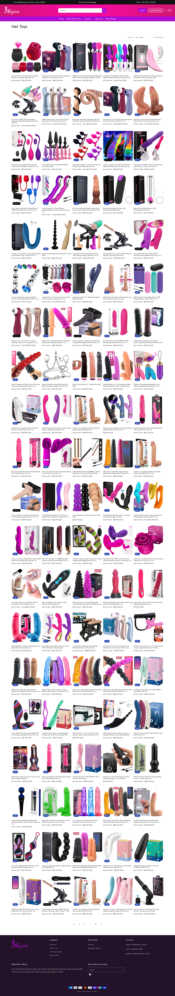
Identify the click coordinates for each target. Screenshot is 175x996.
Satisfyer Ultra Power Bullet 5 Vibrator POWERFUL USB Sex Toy (146, 866)
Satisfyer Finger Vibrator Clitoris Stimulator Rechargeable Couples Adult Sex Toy (148, 516)
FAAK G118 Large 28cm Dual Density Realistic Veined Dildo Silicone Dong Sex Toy (148, 341)
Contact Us (54, 948)
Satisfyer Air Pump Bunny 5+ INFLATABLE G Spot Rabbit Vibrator (148, 690)
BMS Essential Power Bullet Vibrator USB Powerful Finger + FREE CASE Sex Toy (147, 298)
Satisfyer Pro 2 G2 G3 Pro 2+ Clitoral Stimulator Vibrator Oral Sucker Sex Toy (25, 341)
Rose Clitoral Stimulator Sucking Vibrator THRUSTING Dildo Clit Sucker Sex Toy (25, 209)
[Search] (104, 10)
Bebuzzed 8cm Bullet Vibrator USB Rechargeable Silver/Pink (145, 209)
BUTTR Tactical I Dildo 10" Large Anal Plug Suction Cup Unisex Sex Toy (147, 777)
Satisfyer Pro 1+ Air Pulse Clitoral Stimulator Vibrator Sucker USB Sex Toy (117, 866)
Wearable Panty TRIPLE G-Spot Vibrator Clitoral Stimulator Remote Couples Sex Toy (117, 559)
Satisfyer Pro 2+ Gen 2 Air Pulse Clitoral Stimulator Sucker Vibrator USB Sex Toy (116, 647)
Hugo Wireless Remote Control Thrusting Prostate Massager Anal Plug (116, 516)
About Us (53, 944)
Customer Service (56, 952)
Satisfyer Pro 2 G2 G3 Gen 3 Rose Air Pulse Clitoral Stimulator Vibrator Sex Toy (56, 298)
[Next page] (101, 924)
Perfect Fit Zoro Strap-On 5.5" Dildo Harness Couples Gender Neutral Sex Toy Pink (148, 647)
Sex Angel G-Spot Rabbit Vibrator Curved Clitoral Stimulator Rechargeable (55, 647)
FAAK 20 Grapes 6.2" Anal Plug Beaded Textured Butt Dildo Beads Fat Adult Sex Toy (87, 603)
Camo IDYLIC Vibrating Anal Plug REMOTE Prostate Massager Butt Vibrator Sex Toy (25, 734)
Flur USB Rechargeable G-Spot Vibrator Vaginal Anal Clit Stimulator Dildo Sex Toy (55, 516)
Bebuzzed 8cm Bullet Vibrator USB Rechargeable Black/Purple (114, 209)
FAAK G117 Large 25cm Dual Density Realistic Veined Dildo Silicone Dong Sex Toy (26, 690)
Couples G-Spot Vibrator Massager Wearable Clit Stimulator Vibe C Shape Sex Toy (26, 254)
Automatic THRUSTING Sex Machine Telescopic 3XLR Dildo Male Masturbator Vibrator (25, 121)
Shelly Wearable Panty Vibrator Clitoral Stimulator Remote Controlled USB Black (116, 734)
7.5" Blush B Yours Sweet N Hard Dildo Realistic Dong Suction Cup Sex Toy (85, 821)
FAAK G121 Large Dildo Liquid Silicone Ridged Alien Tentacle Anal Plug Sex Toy (116, 472)
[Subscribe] (122, 970)
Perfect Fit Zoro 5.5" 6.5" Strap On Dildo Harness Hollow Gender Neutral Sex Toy (86, 734)
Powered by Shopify (92, 991)
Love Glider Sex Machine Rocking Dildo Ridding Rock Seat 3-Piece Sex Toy (85, 647)
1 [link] (73, 924)
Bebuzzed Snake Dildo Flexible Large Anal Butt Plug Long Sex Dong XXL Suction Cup (86, 120)
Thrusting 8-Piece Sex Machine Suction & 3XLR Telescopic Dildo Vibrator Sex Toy (86, 254)
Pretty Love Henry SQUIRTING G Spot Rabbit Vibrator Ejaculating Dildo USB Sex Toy (26, 559)
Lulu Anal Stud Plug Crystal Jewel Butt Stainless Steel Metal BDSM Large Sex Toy (25, 298)
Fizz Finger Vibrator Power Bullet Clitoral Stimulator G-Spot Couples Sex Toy (25, 603)
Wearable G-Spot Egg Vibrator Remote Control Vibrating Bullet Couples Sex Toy (25, 165)
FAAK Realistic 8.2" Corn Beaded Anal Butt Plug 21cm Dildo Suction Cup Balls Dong (117, 385)
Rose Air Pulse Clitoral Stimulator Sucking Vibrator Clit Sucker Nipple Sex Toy (25, 76)
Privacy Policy (54, 955)
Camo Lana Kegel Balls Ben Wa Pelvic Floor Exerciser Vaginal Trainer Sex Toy (25, 866)
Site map (91, 944)
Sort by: (130, 37)
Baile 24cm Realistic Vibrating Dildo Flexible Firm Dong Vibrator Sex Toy (148, 429)
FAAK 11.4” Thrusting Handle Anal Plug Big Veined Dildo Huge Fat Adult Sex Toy (56, 341)
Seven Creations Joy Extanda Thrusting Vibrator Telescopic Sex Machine (146, 910)
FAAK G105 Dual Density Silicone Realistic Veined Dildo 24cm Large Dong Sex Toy (117, 821)
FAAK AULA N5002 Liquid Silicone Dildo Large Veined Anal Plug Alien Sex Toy (118, 603)
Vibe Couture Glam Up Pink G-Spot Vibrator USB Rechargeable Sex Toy (148, 603)
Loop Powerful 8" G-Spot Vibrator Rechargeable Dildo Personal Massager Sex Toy (56, 210)
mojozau (84, 991)
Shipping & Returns (94, 948)
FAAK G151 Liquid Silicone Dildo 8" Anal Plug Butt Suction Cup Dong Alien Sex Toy (87, 690)
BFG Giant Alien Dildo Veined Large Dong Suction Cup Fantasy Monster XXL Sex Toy (86, 209)
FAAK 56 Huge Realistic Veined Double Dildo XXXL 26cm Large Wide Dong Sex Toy (87, 866)
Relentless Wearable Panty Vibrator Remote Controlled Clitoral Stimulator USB (148, 76)
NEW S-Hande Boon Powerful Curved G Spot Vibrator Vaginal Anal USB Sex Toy (56, 429)
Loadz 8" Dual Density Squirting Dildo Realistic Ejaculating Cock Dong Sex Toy (146, 821)
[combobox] (82, 10)
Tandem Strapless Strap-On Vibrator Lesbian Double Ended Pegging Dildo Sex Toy (87, 559)
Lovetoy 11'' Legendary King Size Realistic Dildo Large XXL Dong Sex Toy (86, 429)
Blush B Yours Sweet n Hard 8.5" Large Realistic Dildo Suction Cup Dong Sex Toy (55, 690)
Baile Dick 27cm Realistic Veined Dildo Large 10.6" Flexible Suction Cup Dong (117, 298)
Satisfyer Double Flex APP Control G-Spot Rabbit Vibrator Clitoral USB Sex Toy (25, 910)
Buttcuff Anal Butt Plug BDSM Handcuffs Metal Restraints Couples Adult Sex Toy (55, 385)
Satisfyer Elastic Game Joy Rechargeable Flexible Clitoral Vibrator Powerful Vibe (55, 734)
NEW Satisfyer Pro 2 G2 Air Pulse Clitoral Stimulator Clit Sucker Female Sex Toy (55, 120)
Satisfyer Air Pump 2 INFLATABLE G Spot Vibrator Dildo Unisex (86, 777)
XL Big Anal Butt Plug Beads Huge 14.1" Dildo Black (56, 254)
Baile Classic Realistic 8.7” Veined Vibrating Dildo (87, 385)
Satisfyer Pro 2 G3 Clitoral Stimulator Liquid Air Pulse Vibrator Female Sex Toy (117, 120)
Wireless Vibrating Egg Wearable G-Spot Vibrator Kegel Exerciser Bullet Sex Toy (147, 385)
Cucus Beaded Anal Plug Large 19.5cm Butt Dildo (86, 516)
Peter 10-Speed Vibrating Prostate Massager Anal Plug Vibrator (56, 866)
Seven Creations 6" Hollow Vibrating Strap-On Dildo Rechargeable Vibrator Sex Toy (87, 341)
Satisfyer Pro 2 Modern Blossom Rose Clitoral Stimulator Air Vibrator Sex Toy (148, 559)
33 (96, 924)
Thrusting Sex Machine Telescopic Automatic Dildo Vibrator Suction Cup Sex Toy (148, 165)
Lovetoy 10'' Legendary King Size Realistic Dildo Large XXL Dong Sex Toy (86, 910)
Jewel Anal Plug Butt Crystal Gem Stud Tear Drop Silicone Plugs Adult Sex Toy (87, 165)
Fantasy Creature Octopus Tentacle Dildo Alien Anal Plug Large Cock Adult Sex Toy (116, 165)
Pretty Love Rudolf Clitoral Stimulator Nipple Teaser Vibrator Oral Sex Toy (56, 472)
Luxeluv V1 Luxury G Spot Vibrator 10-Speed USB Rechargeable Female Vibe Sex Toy (117, 910)
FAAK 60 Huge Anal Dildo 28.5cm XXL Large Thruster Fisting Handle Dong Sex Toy (26, 385)
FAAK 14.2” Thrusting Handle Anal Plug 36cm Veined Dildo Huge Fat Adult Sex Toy (117, 690)
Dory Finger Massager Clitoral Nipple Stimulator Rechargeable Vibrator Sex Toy (147, 254)
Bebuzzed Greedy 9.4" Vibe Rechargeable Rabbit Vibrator (86, 298)
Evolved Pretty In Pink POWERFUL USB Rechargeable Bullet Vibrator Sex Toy (115, 341)
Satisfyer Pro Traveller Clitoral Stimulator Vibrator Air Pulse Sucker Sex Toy (25, 429)
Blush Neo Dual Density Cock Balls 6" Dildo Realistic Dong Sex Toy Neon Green (56, 821)
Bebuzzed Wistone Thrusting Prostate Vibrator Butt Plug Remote (54, 603)
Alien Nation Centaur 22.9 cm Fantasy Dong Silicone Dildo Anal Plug (26, 777)
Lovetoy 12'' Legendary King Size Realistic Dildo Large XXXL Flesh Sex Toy (147, 472)
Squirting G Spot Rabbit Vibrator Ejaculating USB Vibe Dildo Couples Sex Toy (117, 429)
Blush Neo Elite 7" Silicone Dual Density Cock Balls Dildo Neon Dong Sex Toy (26, 647)
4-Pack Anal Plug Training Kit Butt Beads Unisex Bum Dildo (55, 165)
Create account (155, 10)
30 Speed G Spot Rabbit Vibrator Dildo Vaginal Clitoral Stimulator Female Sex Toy (117, 76)
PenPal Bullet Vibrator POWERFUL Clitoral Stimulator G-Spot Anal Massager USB (86, 472)
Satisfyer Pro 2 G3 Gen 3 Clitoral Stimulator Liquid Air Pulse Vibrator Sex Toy (56, 76)
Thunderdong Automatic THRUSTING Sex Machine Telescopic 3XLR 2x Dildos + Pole (55, 910)
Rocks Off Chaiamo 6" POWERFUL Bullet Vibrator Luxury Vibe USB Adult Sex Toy (55, 559)
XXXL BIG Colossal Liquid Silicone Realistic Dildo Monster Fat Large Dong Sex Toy (147, 120)
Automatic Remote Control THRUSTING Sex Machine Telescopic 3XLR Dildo (117, 254)
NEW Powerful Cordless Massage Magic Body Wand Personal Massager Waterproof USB (87, 76)
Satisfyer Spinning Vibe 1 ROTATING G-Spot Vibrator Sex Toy (148, 734)
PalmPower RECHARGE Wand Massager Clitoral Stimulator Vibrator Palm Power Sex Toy (26, 822)
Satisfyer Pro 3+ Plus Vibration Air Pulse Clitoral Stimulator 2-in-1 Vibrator (116, 777)
